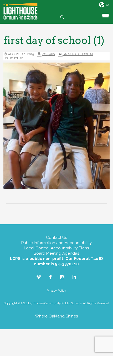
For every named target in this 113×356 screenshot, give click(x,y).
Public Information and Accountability (56, 242)
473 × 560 (48, 54)
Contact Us (56, 237)
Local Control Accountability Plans (56, 248)
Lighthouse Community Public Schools (20, 11)
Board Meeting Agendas (56, 253)
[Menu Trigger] (105, 15)
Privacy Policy (56, 290)
